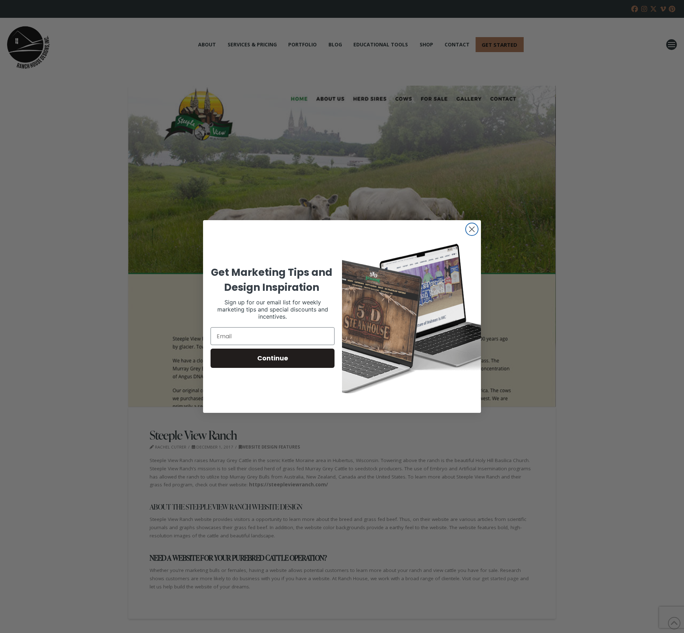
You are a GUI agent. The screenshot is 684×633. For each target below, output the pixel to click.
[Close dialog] (472, 229)
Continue (272, 358)
